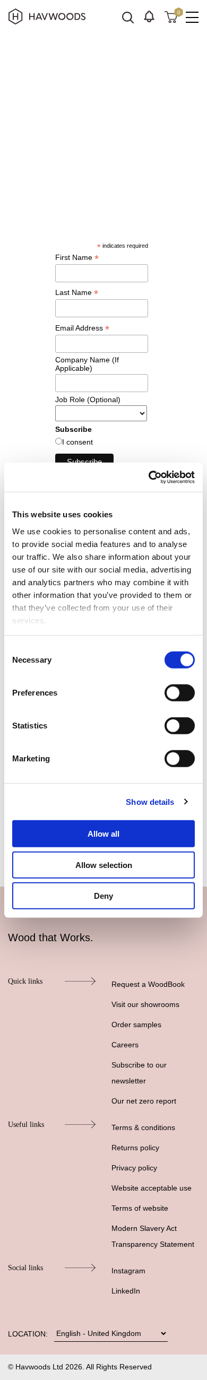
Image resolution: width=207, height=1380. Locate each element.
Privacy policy (134, 1168)
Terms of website (139, 1208)
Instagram (128, 1270)
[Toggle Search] (128, 17)
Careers (125, 1044)
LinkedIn (125, 1291)
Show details (150, 801)
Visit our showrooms (145, 1004)
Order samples (136, 1024)
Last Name (76, 293)
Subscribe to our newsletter (139, 1073)
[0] (171, 16)
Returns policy (135, 1147)
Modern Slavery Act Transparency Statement (152, 1236)
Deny (103, 895)
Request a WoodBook (148, 984)
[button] (149, 16)
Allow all (103, 833)
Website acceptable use (151, 1188)
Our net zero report (143, 1101)
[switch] (180, 692)
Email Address (82, 328)
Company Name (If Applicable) (87, 363)
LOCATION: (28, 1334)
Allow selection (103, 864)
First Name (77, 258)
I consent (77, 442)
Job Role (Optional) (87, 399)
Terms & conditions (143, 1127)
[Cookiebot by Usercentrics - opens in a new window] (149, 477)
